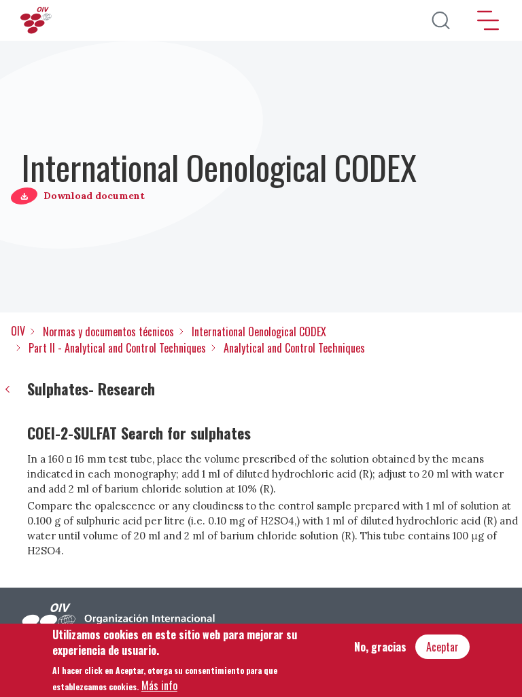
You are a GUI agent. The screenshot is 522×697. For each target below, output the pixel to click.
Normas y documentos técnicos (108, 331)
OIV (18, 331)
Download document (94, 196)
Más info (159, 685)
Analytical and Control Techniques (294, 348)
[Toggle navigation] (488, 20)
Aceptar (442, 647)
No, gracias (380, 647)
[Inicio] (37, 20)
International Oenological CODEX (259, 331)
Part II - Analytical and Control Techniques (117, 348)
